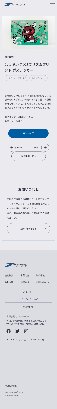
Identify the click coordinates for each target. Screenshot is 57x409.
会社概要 (9, 275)
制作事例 (40, 275)
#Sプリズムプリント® (16, 78)
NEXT (37, 147)
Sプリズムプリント (28, 299)
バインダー (28, 291)
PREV (20, 147)
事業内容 (24, 275)
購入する (27, 133)
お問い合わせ (42, 282)
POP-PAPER (36, 339)
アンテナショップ (14, 339)
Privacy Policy (11, 385)
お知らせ (24, 282)
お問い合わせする (28, 228)
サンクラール (14, 5)
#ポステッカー (38, 78)
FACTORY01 (28, 306)
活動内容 (9, 282)
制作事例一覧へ (28, 156)
